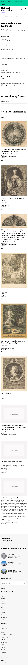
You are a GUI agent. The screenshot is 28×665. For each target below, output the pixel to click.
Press (2, 601)
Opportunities (4, 628)
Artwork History (5, 101)
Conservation (4, 642)
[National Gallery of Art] (14, 539)
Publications (3, 652)
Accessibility (4, 617)
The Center (3, 639)
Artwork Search (4, 637)
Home (2, 16)
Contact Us (3, 603)
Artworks (6, 16)
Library (2, 644)
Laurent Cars (4, 39)
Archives (3, 647)
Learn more (3, 4)
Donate (2, 626)
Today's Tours (4, 614)
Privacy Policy (3, 662)
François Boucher (4, 48)
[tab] (5, 117)
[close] (26, 2)
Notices (2, 660)
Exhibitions (3, 620)
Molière (2, 43)
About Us (3, 598)
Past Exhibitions (4, 649)
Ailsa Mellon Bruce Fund (6, 66)
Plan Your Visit (4, 609)
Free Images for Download (7, 634)
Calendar (3, 612)
